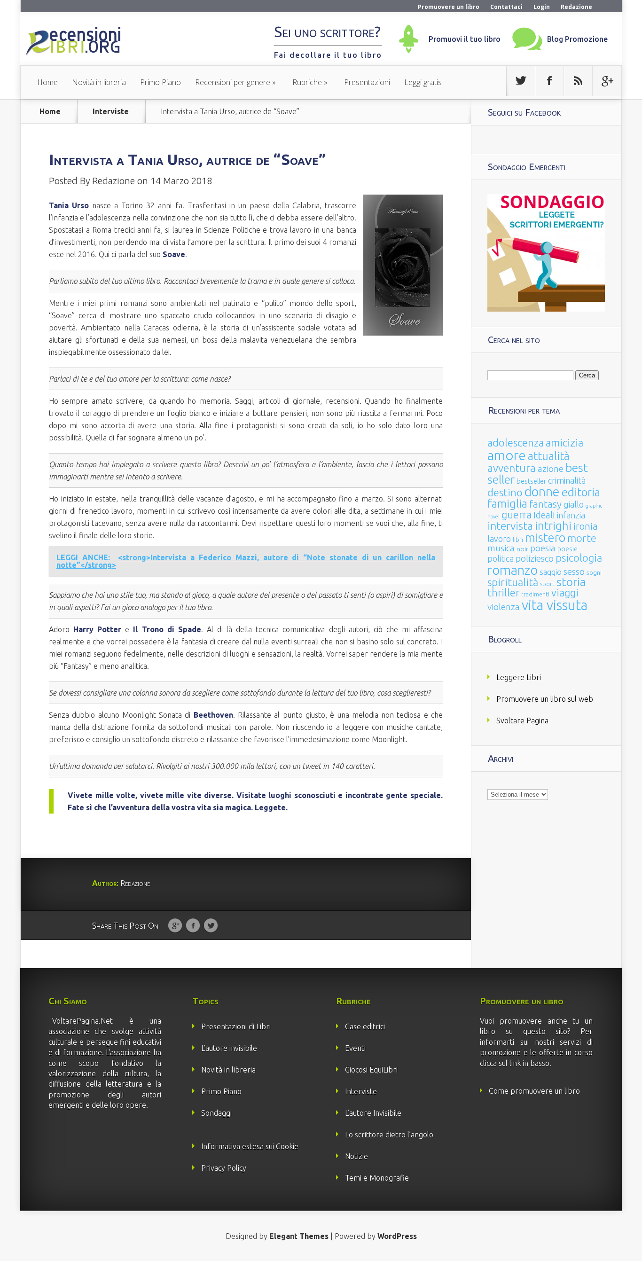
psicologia (579, 558)
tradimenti (535, 594)
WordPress (397, 1236)
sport (547, 584)
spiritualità (512, 582)
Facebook (193, 925)
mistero (545, 537)
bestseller (531, 481)
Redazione (576, 7)
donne (542, 492)
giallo (574, 504)
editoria (581, 492)
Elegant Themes (299, 1236)
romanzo (512, 570)
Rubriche (307, 82)
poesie (567, 549)
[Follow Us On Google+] (607, 81)
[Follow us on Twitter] (521, 81)
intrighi (553, 525)
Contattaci (506, 7)
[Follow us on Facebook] (549, 81)
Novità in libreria (99, 82)
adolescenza (515, 442)
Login (541, 7)
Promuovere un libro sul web (544, 699)
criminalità (567, 480)
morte (581, 538)
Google (175, 925)
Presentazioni (367, 82)
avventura (511, 468)
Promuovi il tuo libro (465, 39)
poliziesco (535, 558)
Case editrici (365, 1026)
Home (47, 82)
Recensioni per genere (232, 82)
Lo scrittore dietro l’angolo (389, 1134)
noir (522, 549)
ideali (544, 515)
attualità (549, 456)
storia (571, 581)
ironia (585, 526)
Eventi (355, 1048)
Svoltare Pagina (522, 720)
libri (518, 540)
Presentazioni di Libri (236, 1026)
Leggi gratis (423, 82)
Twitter (211, 925)
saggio (551, 571)
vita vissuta (554, 605)
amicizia (564, 442)
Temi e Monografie (377, 1178)
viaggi (565, 592)
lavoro (499, 538)
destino (505, 492)
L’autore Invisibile (373, 1113)
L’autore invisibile (229, 1048)
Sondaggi (216, 1113)
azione (551, 468)
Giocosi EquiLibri (371, 1069)
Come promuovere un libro (534, 1091)
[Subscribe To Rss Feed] (578, 81)
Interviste (111, 111)
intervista (510, 525)
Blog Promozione (577, 39)
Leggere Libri (518, 677)
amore (506, 454)
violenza (503, 607)
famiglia (507, 503)
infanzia (571, 515)
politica (500, 558)
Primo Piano (160, 82)
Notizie (356, 1156)
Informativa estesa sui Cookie (249, 1146)
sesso (574, 571)
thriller (503, 592)
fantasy (545, 504)
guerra (516, 514)
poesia (543, 548)
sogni (594, 572)
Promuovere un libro (448, 7)
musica (501, 548)
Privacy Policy (223, 1168)
